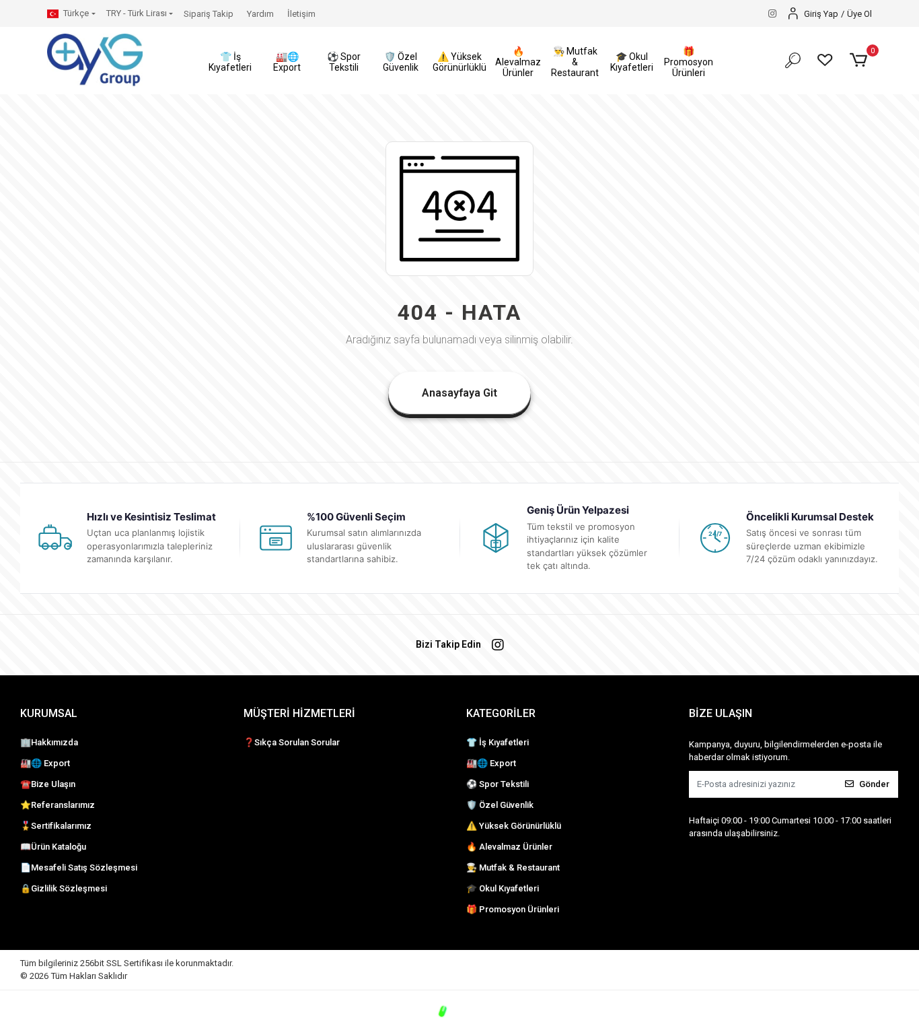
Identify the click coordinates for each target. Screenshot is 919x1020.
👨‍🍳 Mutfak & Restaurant (513, 867)
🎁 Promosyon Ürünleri (512, 909)
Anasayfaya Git (459, 392)
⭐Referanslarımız (57, 805)
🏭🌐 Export (45, 763)
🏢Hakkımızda (49, 742)
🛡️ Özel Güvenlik (500, 805)
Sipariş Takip (208, 14)
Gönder (874, 784)
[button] (230, 62)
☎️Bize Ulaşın (47, 784)
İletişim (301, 14)
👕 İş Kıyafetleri (497, 742)
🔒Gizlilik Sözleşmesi (63, 888)
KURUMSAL (48, 713)
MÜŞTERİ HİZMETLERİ (299, 713)
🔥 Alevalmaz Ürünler (509, 847)
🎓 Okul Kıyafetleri (502, 888)
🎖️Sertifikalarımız (55, 826)
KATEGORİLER (501, 713)
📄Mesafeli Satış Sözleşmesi (78, 867)
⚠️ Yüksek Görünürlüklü (513, 826)
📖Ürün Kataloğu (53, 847)
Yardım (260, 14)
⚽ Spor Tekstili (497, 784)
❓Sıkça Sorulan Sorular (292, 742)
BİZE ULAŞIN (720, 713)
